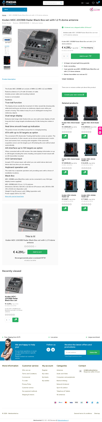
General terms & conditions (83, 413)
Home (4, 15)
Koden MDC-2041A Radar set (88, 160)
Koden (9, 23)
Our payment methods (29, 391)
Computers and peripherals (66, 377)
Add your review (37, 23)
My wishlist (45, 381)
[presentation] (55, 47)
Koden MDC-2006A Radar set (88, 196)
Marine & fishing (62, 381)
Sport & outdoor (62, 388)
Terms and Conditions (29, 374)
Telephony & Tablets (63, 391)
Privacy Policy (26, 384)
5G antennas (61, 395)
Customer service (27, 388)
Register (45, 370)
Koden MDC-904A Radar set (71, 123)
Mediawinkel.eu (13, 413)
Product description (9, 79)
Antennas (60, 370)
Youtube (53, 350)
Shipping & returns (28, 395)
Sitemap (97, 413)
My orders (45, 374)
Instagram (48, 350)
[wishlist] (93, 3)
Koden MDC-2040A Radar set (69, 196)
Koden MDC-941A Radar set (90, 123)
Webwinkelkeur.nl (63, 420)
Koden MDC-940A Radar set (71, 160)
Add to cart (37, 252)
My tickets (45, 377)
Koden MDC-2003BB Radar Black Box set (11, 298)
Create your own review (73, 95)
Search (61, 3)
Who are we (26, 370)
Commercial (26, 377)
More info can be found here (14, 196)
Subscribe (93, 352)
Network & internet (63, 384)
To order (25, 381)
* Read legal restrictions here (73, 356)
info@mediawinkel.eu (91, 370)
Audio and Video (62, 374)
